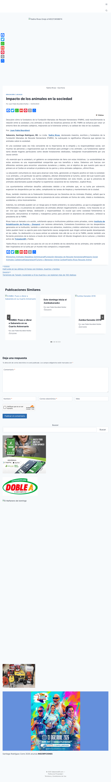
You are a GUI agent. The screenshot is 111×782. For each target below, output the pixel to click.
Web (78, 399)
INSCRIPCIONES (45, 754)
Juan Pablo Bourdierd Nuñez (19, 104)
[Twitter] (2, 39)
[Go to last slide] (8, 317)
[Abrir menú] (106, 4)
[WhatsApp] (2, 43)
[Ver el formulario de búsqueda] (106, 11)
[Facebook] (2, 35)
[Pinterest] (2, 52)
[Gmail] (2, 48)
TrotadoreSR (20, 239)
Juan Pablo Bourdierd (20, 130)
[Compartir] (2, 61)
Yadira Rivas (54, 135)
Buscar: (55, 425)
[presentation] (20, 305)
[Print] (2, 56)
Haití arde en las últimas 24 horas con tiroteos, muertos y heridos (31, 267)
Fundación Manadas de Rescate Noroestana (64, 257)
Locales (19, 94)
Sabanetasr (28, 260)
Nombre (8, 399)
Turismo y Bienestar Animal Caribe (50, 260)
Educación (10, 94)
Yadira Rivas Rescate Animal (79, 260)
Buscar (103, 429)
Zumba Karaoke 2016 (90, 320)
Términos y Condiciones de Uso (55, 776)
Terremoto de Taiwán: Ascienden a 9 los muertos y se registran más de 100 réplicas (39, 273)
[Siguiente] (102, 317)
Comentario (9, 370)
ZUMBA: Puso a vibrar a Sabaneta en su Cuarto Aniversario (20, 323)
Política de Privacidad (55, 774)
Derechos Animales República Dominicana (25, 257)
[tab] (51, 341)
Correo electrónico (48, 399)
